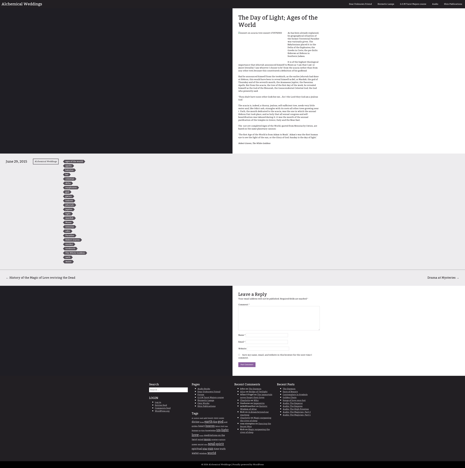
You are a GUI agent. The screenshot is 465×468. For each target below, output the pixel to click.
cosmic (221, 418)
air (192, 418)
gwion (68, 196)
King (203, 430)
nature (222, 439)
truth (223, 449)
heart (201, 426)
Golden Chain (290, 398)
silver (206, 444)
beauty (210, 418)
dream (202, 422)
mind (200, 439)
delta (68, 183)
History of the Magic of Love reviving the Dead (40, 278)
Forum (201, 395)
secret (201, 444)
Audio (435, 4)
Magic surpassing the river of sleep (255, 419)
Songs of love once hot (294, 400)
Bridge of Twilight (258, 392)
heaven (210, 426)
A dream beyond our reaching (254, 413)
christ (216, 418)
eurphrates (71, 187)
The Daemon (255, 389)
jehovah (69, 205)
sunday (69, 244)
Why (256, 400)
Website (242, 349)
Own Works (203, 403)
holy (222, 426)
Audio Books (204, 389)
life (218, 430)
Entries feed (161, 405)
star (205, 448)
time (216, 449)
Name (241, 335)
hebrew (69, 200)
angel (201, 418)
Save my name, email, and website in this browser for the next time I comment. (275, 356)
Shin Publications (453, 4)
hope (226, 426)
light (67, 213)
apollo (68, 166)
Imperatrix (259, 403)
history (218, 426)
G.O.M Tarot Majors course (413, 4)
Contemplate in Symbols (295, 395)
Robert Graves (72, 240)
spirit (220, 444)
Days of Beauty (290, 392)
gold (225, 422)
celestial (69, 179)
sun (210, 449)
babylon (69, 170)
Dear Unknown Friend (360, 4)
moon (207, 439)
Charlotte (245, 400)
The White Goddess (75, 253)
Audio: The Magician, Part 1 (297, 415)
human (195, 430)
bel (66, 174)
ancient (196, 418)
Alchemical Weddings (21, 4)
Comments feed (162, 408)
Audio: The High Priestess (296, 409)
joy (200, 430)
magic (201, 435)
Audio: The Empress (292, 406)
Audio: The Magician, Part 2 (297, 412)
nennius (69, 227)
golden (195, 426)
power (194, 444)
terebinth (70, 248)
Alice (242, 392)
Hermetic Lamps (386, 4)
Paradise (69, 235)
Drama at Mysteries (443, 278)
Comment (243, 305)
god (67, 192)
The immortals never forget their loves (256, 396)
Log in (158, 402)
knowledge (210, 430)
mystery (215, 439)
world (211, 453)
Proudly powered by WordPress (248, 465)
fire (215, 421)
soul (211, 443)
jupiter (68, 209)
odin (67, 231)
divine (195, 421)
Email (241, 342)
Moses (68, 222)
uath (67, 257)
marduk (69, 218)
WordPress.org (162, 411)
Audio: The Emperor (293, 403)
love (195, 435)
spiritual (197, 448)
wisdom (203, 453)
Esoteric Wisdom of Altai (253, 407)
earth (208, 422)
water (68, 261)
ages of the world (74, 161)
